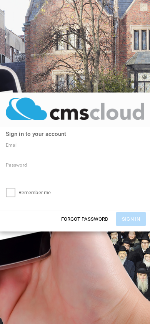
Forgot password (85, 219)
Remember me (34, 192)
